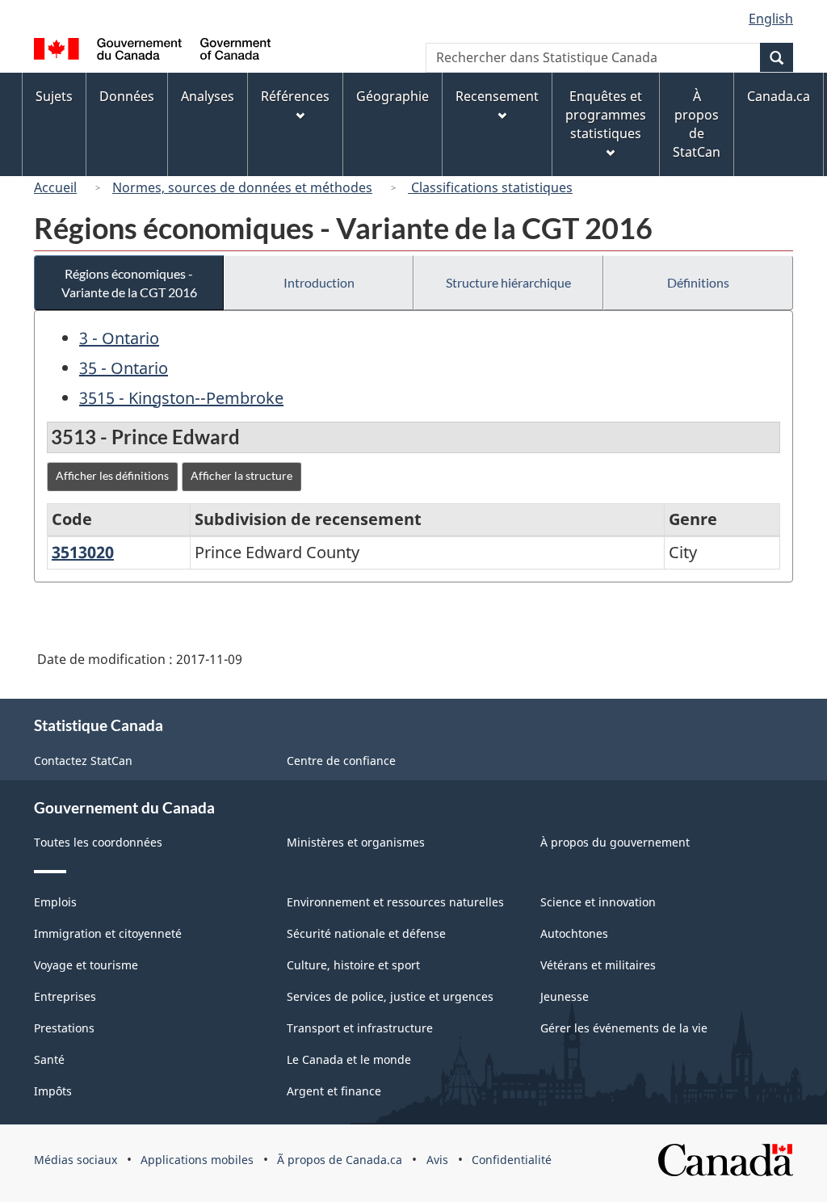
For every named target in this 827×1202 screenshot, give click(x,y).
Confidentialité (512, 1159)
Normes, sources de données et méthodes (242, 187)
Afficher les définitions (112, 475)
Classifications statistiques (490, 187)
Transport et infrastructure (360, 1028)
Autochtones (574, 933)
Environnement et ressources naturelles (395, 902)
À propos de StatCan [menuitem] (696, 124)
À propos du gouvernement (615, 842)
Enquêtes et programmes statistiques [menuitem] (605, 114)
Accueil (55, 187)
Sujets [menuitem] (54, 96)
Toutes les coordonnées (98, 842)
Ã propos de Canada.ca (339, 1159)
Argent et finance (334, 1091)
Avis (437, 1159)
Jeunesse (564, 996)
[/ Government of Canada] (152, 51)
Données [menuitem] (126, 96)
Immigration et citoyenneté (108, 933)
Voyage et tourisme (86, 965)
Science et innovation (598, 902)
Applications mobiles (197, 1159)
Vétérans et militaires (598, 965)
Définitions (698, 282)
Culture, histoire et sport (353, 965)
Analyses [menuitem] (207, 96)
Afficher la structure (241, 475)
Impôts (53, 1091)
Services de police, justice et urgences (390, 996)
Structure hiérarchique (508, 282)
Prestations (64, 1028)
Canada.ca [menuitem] (778, 96)
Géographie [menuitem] (392, 96)
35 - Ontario (123, 368)
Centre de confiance (341, 760)
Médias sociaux (75, 1159)
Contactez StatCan (83, 760)
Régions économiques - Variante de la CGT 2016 (129, 283)
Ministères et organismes (356, 842)
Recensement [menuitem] (497, 96)
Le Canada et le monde (349, 1059)
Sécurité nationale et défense (366, 933)
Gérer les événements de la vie (623, 1028)
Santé (49, 1059)
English (771, 18)
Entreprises (65, 996)
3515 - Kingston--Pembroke (181, 398)
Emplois (55, 902)
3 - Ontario (119, 338)
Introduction (319, 282)
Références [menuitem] (295, 96)
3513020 (83, 552)
